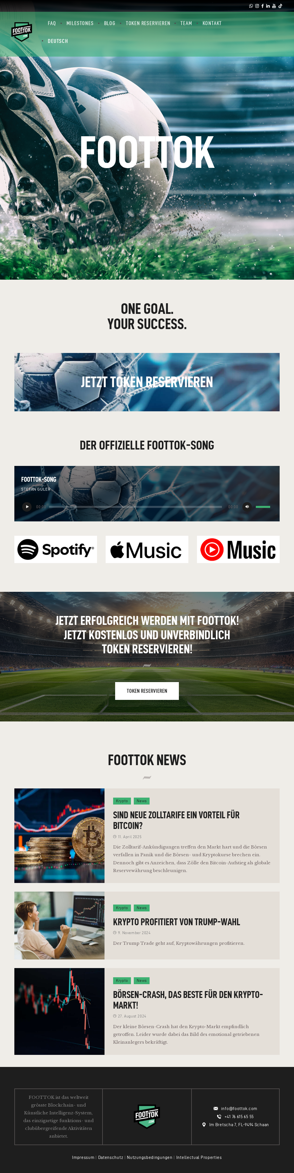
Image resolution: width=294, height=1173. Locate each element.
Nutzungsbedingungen (149, 1157)
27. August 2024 (132, 1016)
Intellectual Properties (199, 1157)
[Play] (27, 507)
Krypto (122, 801)
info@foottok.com (239, 1108)
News (141, 801)
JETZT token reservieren (147, 382)
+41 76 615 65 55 (239, 1116)
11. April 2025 (130, 837)
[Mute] (247, 507)
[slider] (264, 507)
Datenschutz (110, 1157)
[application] (147, 507)
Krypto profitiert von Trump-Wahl (176, 922)
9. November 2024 (134, 933)
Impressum (83, 1157)
